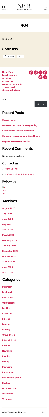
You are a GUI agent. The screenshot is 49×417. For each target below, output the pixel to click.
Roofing (6, 383)
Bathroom (7, 287)
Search (5, 99)
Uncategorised (9, 388)
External (6, 319)
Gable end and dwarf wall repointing (19, 125)
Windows (7, 399)
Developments (9, 75)
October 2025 (9, 256)
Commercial (8, 303)
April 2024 (7, 272)
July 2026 (7, 213)
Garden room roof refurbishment (18, 130)
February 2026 (9, 240)
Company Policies (11, 90)
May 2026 (7, 224)
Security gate (8, 120)
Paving (5, 361)
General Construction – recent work (12, 85)
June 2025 (7, 267)
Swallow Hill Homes (17, 412)
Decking (6, 308)
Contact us (7, 81)
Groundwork (8, 335)
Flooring (6, 329)
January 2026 (9, 245)
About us (6, 78)
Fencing (6, 324)
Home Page (7, 72)
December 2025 (10, 251)
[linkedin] (4, 190)
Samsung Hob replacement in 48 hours (21, 136)
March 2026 (8, 235)
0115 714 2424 (12, 169)
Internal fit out (9, 340)
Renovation (7, 372)
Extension (7, 313)
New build (7, 351)
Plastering (7, 367)
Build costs (7, 297)
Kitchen (6, 345)
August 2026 (8, 208)
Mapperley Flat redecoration (16, 141)
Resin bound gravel (11, 377)
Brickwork (7, 292)
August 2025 (8, 261)
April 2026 (7, 229)
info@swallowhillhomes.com (20, 174)
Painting (6, 356)
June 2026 (7, 219)
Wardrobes (7, 393)
